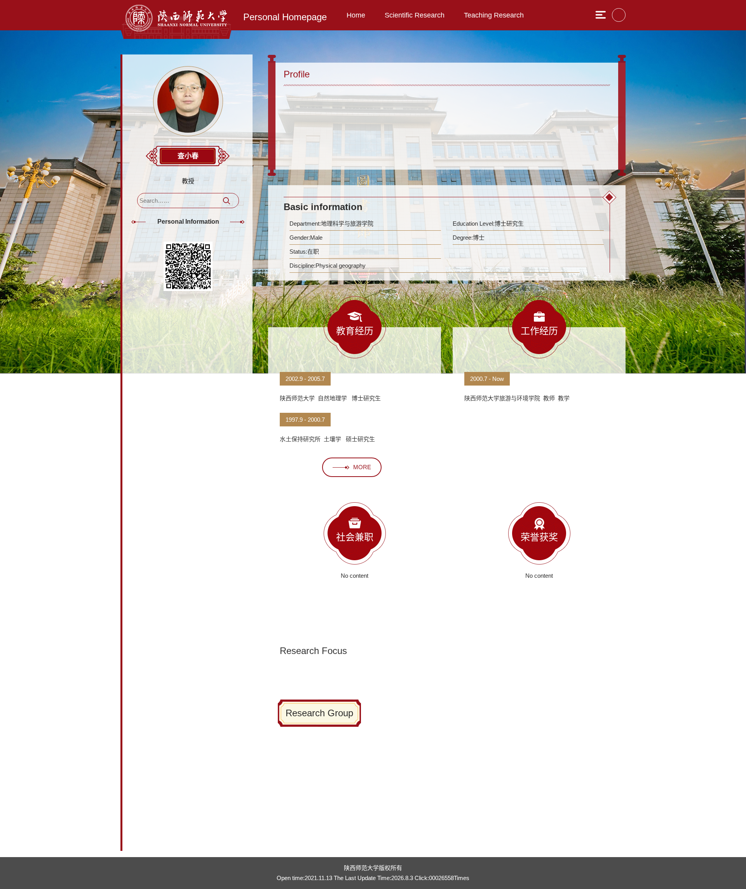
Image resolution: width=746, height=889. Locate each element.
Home (356, 15)
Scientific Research (414, 15)
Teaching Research (494, 15)
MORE (362, 467)
